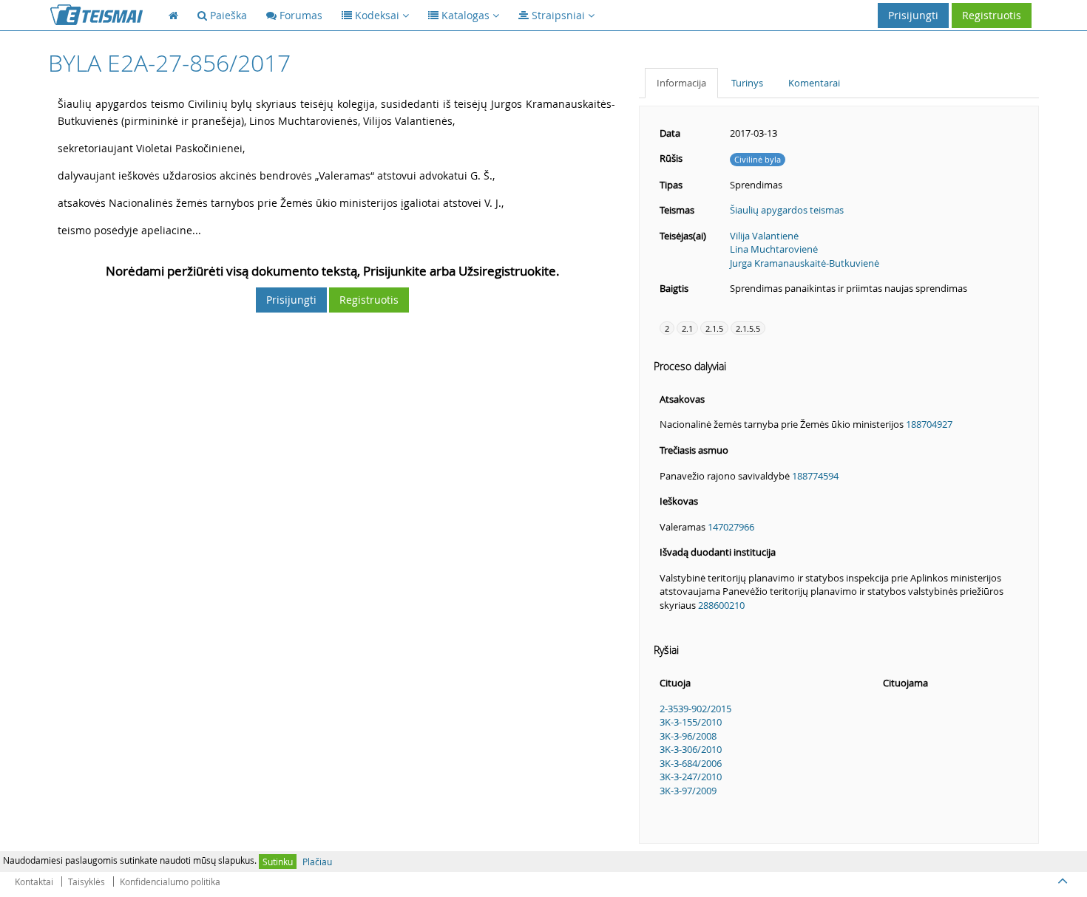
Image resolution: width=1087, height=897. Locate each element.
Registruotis (991, 15)
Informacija (681, 82)
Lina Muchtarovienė (774, 249)
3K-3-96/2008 (688, 736)
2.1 (687, 328)
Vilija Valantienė (764, 235)
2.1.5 (714, 328)
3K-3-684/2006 (691, 763)
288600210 (721, 605)
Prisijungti (913, 15)
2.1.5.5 (748, 328)
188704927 (929, 424)
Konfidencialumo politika (170, 881)
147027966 (731, 526)
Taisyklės (86, 881)
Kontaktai (34, 881)
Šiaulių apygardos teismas (787, 209)
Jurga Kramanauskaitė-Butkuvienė (804, 263)
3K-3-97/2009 (688, 790)
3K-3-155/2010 (691, 722)
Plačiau (317, 861)
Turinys (747, 82)
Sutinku (278, 861)
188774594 (815, 475)
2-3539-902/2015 (695, 708)
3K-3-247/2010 (691, 776)
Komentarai (814, 82)
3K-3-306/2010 (691, 749)
